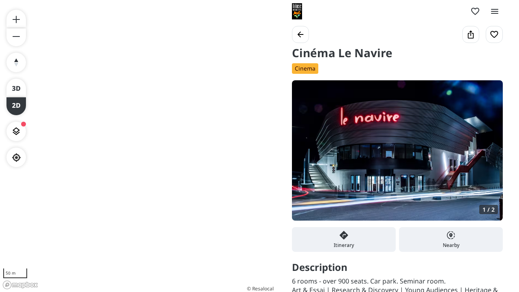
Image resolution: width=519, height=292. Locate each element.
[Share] (470, 34)
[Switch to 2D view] (16, 106)
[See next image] (488, 155)
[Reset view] (16, 62)
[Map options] (16, 131)
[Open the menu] (495, 11)
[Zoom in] (16, 19)
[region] (138, 146)
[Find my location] (16, 157)
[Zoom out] (16, 37)
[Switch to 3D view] (16, 88)
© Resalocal (260, 288)
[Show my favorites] (475, 11)
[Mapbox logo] (20, 285)
